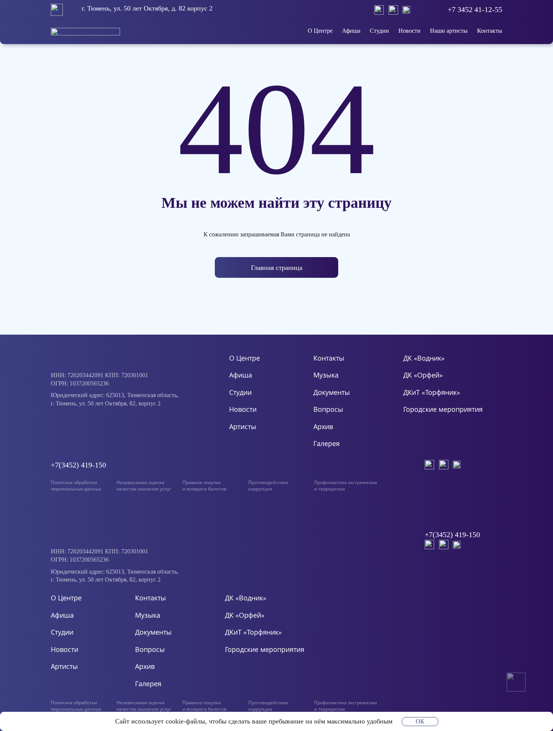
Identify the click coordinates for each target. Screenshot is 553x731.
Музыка (326, 374)
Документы (331, 392)
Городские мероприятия (443, 409)
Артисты (242, 426)
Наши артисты (449, 30)
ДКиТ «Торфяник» (431, 392)
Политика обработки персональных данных (76, 486)
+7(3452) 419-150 (78, 465)
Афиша (351, 30)
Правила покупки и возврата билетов (204, 486)
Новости (409, 30)
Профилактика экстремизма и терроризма (345, 486)
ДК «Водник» (424, 357)
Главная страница (276, 267)
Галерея (326, 443)
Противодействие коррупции (268, 486)
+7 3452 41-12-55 (475, 9)
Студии (379, 30)
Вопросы (328, 409)
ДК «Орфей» (423, 374)
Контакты (489, 30)
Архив (323, 426)
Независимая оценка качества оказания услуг (144, 486)
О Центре (320, 30)
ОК (420, 721)
